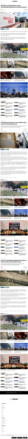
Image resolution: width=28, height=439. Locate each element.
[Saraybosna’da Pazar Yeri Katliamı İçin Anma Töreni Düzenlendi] (7, 64)
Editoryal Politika (3, 407)
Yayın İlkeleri (3, 408)
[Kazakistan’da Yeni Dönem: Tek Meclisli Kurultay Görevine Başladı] (3, 115)
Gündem (22, 131)
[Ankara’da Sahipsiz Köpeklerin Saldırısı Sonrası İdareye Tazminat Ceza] (21, 64)
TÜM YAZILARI (25, 9)
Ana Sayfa (2, 427)
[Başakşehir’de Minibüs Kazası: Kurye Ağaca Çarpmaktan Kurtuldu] (14, 50)
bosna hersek (7, 177)
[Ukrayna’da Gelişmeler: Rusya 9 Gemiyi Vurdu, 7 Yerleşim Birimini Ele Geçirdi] (21, 75)
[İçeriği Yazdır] (8, 29)
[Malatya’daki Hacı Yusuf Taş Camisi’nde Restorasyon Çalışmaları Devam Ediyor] (16, 115)
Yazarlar (2, 428)
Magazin (2, 415)
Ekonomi (2, 412)
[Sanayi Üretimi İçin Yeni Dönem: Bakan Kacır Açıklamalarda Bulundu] (14, 90)
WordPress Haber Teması (10, 435)
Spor (2, 413)
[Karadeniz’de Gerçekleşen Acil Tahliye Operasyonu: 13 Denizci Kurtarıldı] (7, 75)
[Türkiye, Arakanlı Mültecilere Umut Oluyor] (16, 384)
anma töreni (2, 177)
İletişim (2, 432)
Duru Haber (4, 9)
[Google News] (26, 149)
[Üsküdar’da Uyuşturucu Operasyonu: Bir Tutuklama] (14, 228)
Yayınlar (2, 424)
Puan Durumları (3, 423)
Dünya (2, 416)
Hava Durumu (3, 422)
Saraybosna (14, 177)
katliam (11, 177)
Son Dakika (25, 131)
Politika (2, 414)
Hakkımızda (2, 406)
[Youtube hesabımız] (21, 392)
